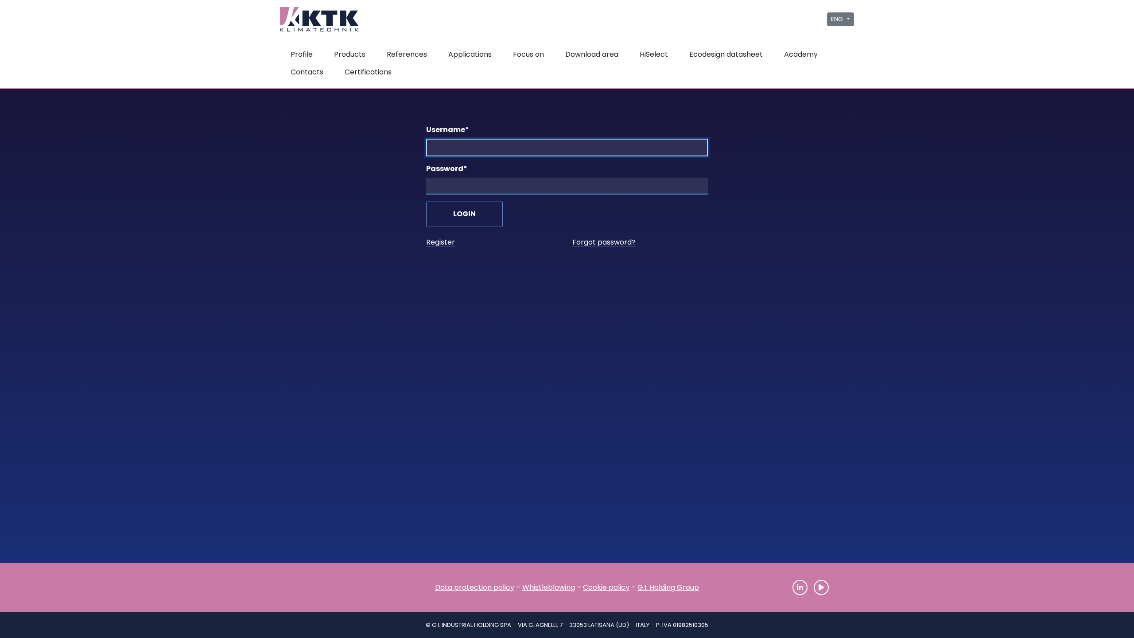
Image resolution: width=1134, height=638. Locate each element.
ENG (838, 19)
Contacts (307, 72)
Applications (470, 54)
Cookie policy (606, 587)
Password (446, 168)
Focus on (528, 54)
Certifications (368, 72)
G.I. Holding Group (668, 587)
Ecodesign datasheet (726, 54)
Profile (302, 54)
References (407, 54)
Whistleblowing (548, 587)
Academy (801, 54)
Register (440, 242)
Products (349, 54)
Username (447, 129)
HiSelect (654, 54)
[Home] (323, 587)
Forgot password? (604, 242)
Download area (591, 54)
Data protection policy (474, 587)
